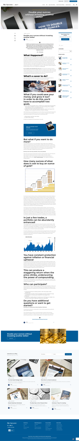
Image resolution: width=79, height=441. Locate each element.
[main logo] (12, 5)
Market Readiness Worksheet (15, 403)
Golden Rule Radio (59, 427)
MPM (27, 39)
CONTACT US (66, 1)
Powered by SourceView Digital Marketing (45, 436)
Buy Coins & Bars (52, 4)
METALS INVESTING (44, 9)
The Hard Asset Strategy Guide (15, 380)
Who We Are (36, 424)
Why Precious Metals (60, 4)
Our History (25, 424)
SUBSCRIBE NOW (64, 39)
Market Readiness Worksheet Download (39, 319)
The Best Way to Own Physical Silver (38, 403)
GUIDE (39, 9)
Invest (43, 4)
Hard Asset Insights (26, 427)
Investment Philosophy (38, 427)
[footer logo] (12, 423)
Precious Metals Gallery (49, 428)
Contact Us (25, 428)
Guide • (25, 33)
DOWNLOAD (11, 338)
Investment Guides (59, 424)
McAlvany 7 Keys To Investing (59, 403)
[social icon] (7, 425)
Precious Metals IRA (48, 424)
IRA (46, 4)
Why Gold (47, 427)
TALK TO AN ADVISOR (73, 1)
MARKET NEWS (34, 9)
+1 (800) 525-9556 (60, 1)
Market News (68, 4)
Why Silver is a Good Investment (48, 380)
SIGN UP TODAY (68, 354)
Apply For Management (38, 428)
